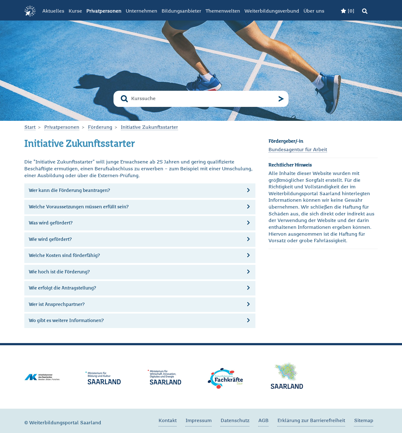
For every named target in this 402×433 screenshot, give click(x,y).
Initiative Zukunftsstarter (149, 127)
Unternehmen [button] (141, 11)
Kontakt (168, 420)
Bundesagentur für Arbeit (298, 149)
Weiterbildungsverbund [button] (271, 11)
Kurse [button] (75, 11)
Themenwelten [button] (223, 11)
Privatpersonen (61, 127)
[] (350, 11)
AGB (263, 420)
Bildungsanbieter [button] (181, 11)
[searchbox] (203, 99)
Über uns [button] (314, 11)
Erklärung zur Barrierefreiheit (311, 420)
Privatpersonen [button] (103, 11)
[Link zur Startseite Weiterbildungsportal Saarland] (30, 11)
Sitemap (363, 420)
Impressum (199, 420)
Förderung (100, 127)
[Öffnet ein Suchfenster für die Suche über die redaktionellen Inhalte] (364, 11)
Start (30, 127)
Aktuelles (53, 11)
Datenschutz (235, 420)
